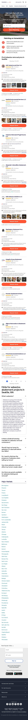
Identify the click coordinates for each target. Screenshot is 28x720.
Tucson (4, 490)
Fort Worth (5, 617)
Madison (4, 637)
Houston (4, 620)
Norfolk (4, 627)
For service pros (6, 688)
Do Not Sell (15, 709)
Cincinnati (4, 583)
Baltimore (4, 544)
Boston (4, 546)
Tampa (3, 529)
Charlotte (4, 573)
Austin (3, 610)
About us (4, 697)
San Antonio (5, 622)
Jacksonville (5, 522)
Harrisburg (4, 595)
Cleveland (4, 586)
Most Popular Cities (6, 645)
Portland (4, 593)
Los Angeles (5, 497)
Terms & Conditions (22, 711)
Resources (4, 692)
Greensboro (5, 576)
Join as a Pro (18, 2)
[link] (14, 68)
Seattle (4, 634)
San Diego (4, 505)
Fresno (3, 493)
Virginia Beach (6, 632)
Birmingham (5, 485)
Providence (5, 603)
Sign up (14, 661)
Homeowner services (8, 683)
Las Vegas (4, 564)
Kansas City (5, 559)
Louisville (4, 539)
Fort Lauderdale (6, 519)
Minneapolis (5, 554)
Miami (3, 524)
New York (4, 568)
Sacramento (5, 502)
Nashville (4, 608)
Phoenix (4, 488)
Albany (3, 566)
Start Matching (14, 30)
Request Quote (14, 90)
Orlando (4, 527)
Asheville (4, 571)
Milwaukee (5, 639)
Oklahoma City (6, 590)
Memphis (4, 605)
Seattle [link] (11, 6)
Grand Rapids (5, 551)
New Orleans (5, 541)
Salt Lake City (5, 625)
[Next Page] (25, 381)
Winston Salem (6, 581)
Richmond (4, 630)
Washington (5, 517)
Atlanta (4, 532)
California (10, 709)
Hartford (4, 515)
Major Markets (7, 482)
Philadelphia (5, 598)
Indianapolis (5, 537)
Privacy (6, 709)
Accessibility (20, 709)
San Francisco (5, 507)
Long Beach (5, 495)
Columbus (4, 588)
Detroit (4, 549)
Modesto (4, 500)
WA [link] (7, 6)
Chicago (4, 534)
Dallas (3, 612)
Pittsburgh (4, 600)
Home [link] (3, 6)
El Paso (4, 615)
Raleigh (4, 578)
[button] (4, 85)
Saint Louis (5, 561)
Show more (24, 116)
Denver (4, 512)
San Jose (4, 510)
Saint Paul (4, 556)
